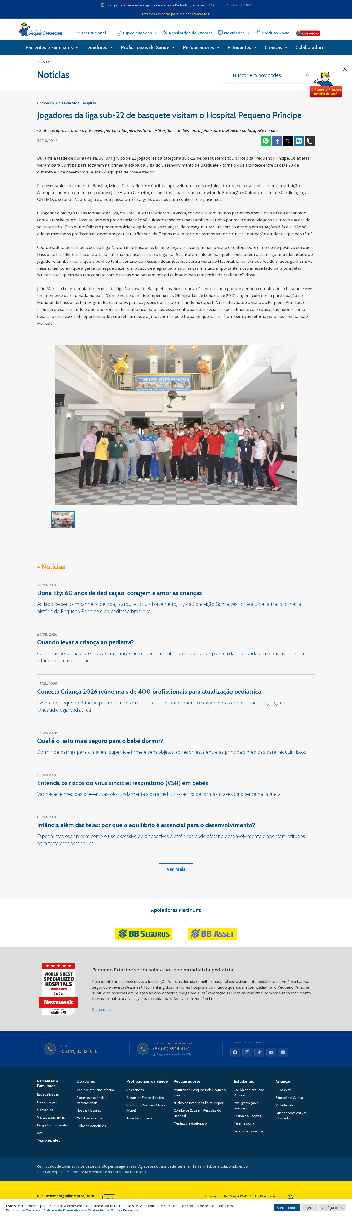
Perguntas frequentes (53, 1125)
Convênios (45, 1110)
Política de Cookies (23, 1210)
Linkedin (299, 141)
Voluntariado (285, 1105)
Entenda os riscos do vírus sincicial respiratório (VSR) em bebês (122, 783)
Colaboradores (311, 47)
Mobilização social (90, 1118)
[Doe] (308, 33)
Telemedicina (244, 1123)
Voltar (45, 62)
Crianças (273, 47)
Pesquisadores (198, 47)
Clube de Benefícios (91, 1126)
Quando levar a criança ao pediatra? (85, 642)
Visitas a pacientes (51, 1117)
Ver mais (176, 869)
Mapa (109, 1199)
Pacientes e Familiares (49, 47)
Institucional (94, 33)
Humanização (47, 1102)
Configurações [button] (332, 1207)
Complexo (45, 103)
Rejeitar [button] (309, 1207)
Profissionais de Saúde (145, 47)
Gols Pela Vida (67, 103)
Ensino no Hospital (248, 1116)
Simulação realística (248, 1131)
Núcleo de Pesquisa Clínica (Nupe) (198, 1103)
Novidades (234, 33)
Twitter (288, 141)
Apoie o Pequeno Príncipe (96, 1090)
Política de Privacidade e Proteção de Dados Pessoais (91, 1210)
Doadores (96, 47)
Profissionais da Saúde (147, 1081)
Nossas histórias (89, 1110)
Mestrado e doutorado (190, 1123)
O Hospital (283, 1090)
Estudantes (239, 47)
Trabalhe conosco (139, 1118)
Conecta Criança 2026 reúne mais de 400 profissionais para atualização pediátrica (149, 691)
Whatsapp (266, 141)
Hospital (89, 103)
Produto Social (276, 33)
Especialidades (137, 33)
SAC (40, 1133)
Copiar (310, 141)
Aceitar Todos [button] (287, 1207)
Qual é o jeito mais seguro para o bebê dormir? (100, 741)
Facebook (277, 141)
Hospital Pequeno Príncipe (40, 30)
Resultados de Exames (191, 33)
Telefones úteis (48, 1140)
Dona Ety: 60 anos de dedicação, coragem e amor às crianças (119, 593)
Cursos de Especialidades (145, 1097)
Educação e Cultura (289, 1097)
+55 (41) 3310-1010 (78, 1051)
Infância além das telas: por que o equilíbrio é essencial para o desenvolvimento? (146, 825)
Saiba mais (101, 1009)
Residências (135, 1090)
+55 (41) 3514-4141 (171, 1048)
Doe (325, 85)
